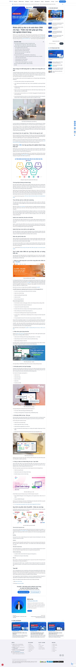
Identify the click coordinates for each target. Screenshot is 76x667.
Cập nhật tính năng (41, 647)
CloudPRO (29, 282)
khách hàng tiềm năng (23, 530)
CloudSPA (17, 262)
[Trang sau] (63, 620)
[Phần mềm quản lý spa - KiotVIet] (29, 352)
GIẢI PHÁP (53, 642)
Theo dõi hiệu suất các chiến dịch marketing (22, 49)
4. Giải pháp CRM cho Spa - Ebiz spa (21, 60)
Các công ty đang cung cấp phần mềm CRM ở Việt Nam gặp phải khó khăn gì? (27, 504)
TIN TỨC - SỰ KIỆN (41, 642)
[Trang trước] (62, 620)
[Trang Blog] (12, 4)
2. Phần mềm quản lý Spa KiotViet (20, 57)
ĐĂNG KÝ (61, 43)
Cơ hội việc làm (31, 645)
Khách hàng (30, 650)
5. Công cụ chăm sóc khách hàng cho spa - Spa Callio (23, 62)
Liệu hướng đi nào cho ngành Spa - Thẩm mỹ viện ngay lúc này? (25, 44)
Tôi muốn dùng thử (35, 592)
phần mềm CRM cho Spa (26, 38)
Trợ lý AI (54, 646)
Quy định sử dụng (31, 646)
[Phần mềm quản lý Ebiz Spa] (29, 443)
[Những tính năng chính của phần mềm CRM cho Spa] (29, 167)
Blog (39, 644)
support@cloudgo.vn (17, 651)
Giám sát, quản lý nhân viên (19, 53)
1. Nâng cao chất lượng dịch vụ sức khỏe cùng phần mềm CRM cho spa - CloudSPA (28, 56)
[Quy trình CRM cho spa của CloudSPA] (29, 517)
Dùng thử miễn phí (62, 1)
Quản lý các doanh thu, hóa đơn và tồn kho (22, 50)
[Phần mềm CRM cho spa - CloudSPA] (29, 270)
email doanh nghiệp (20, 583)
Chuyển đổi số (16, 4)
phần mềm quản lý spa (20, 333)
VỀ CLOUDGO (30, 642)
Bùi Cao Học (30, 599)
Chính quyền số (55, 647)
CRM (20, 145)
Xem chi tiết (29, 610)
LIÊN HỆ (13, 642)
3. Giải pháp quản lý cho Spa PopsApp (21, 59)
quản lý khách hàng (25, 154)
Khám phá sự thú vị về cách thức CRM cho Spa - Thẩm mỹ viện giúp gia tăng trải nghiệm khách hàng (40, 4)
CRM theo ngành (55, 645)
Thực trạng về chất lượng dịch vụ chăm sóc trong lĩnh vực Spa (24, 43)
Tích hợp (54, 651)
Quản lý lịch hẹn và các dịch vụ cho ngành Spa (22, 51)
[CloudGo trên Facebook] (60, 655)
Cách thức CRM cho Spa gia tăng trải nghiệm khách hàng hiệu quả (25, 46)
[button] (62, 4)
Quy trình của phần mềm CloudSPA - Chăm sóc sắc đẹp (23, 63)
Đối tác (30, 651)
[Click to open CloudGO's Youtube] (75, 125)
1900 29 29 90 (22, 652)
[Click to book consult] (75, 128)
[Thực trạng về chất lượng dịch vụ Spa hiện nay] (29, 109)
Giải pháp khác (55, 650)
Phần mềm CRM (21, 4)
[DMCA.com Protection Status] (43, 661)
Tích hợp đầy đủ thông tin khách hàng (21, 47)
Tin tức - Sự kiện (41, 645)
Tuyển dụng (40, 646)
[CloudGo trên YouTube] (63, 655)
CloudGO (42, 36)
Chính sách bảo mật (31, 647)
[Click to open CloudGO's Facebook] (75, 121)
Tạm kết (15, 64)
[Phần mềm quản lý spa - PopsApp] (29, 394)
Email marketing (22, 206)
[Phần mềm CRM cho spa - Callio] (29, 482)
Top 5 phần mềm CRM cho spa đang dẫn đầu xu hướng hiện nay (24, 54)
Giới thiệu (30, 644)
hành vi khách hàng (18, 581)
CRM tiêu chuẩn (55, 644)
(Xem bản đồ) (16, 648)
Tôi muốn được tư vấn (23, 592)
